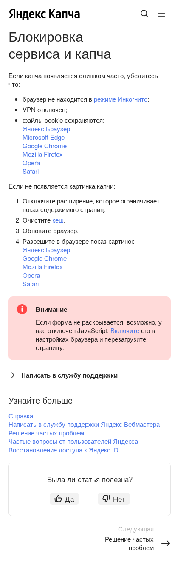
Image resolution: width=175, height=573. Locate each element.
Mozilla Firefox (43, 154)
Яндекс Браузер (46, 128)
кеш (58, 219)
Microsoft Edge (44, 137)
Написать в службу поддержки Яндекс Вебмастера (84, 424)
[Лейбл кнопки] (161, 13)
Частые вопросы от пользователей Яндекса (73, 441)
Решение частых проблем (46, 432)
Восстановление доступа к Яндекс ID (63, 449)
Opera (31, 162)
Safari (31, 171)
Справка (20, 415)
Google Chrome (45, 145)
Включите (124, 330)
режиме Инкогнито (120, 98)
